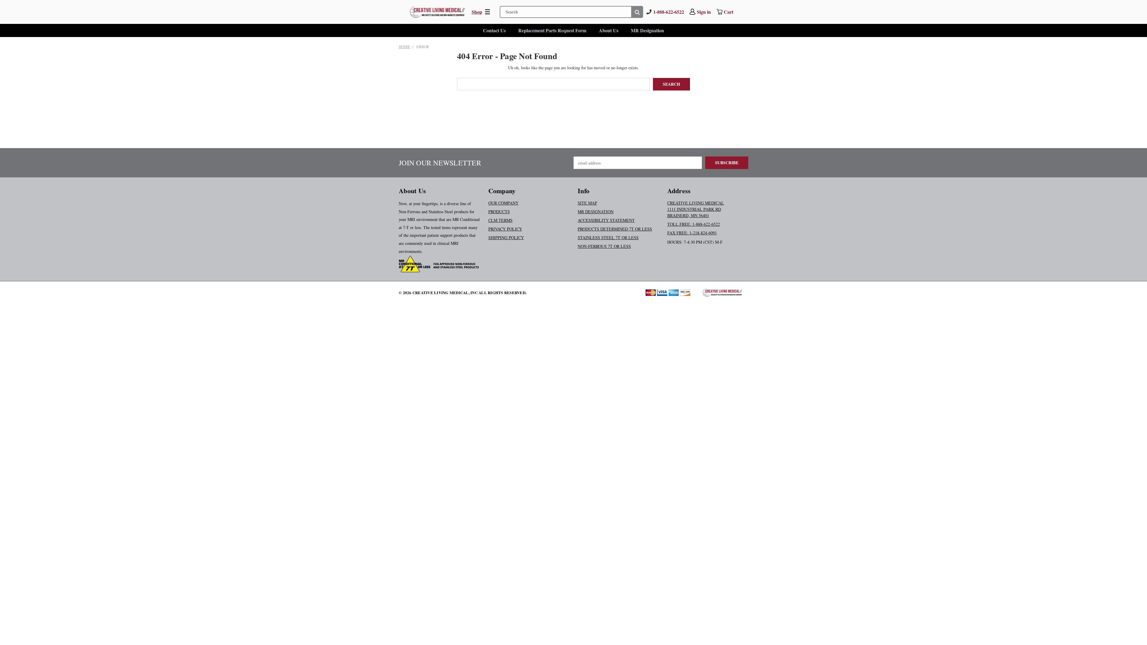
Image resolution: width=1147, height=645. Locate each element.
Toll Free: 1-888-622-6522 (693, 224)
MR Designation (647, 30)
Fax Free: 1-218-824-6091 (692, 233)
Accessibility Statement (606, 220)
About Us (608, 30)
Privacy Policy (505, 229)
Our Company (503, 203)
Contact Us (494, 30)
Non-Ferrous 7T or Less (604, 246)
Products (499, 211)
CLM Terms (500, 220)
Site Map (587, 203)
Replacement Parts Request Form (552, 30)
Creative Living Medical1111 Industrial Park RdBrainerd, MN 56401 (695, 209)
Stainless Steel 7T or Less (608, 237)
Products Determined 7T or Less (615, 229)
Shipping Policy (506, 237)
